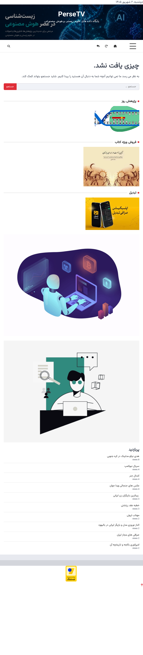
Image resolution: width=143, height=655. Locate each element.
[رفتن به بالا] (142, 585)
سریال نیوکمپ (131, 466)
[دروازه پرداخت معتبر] (71, 580)
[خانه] (113, 46)
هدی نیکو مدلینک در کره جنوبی (123, 456)
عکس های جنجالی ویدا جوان (124, 486)
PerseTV (71, 14)
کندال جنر (134, 476)
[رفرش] (104, 46)
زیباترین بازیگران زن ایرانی (126, 496)
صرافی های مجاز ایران (128, 535)
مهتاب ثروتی (133, 515)
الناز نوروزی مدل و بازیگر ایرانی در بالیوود (118, 525)
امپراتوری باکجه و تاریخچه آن (124, 545)
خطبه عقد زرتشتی (130, 506)
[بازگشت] (96, 46)
